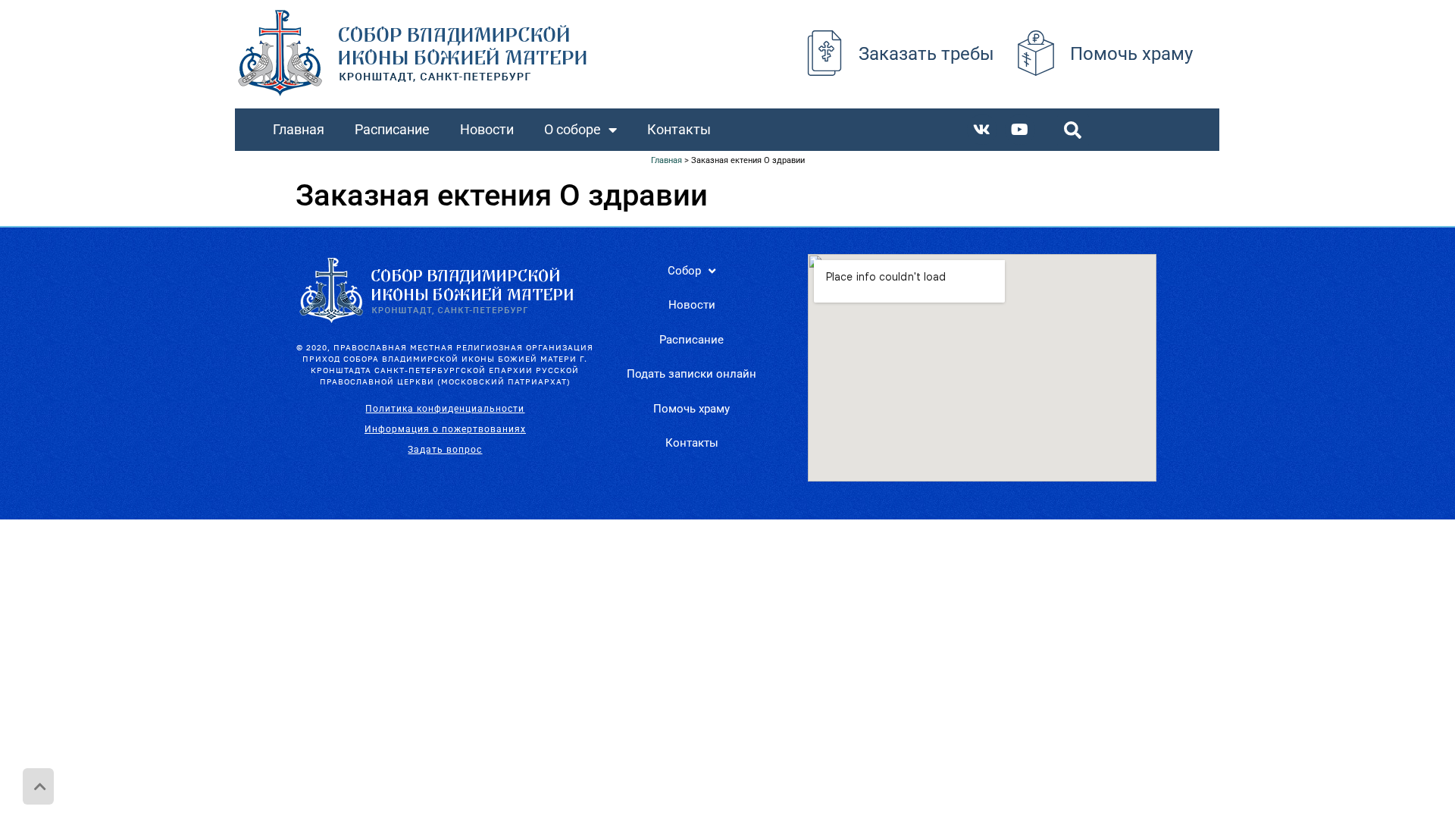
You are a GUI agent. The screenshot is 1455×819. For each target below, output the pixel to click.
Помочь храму (1131, 53)
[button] (1073, 130)
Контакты (679, 129)
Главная (298, 129)
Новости (487, 129)
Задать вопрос (445, 449)
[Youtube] (1020, 130)
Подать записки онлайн (691, 374)
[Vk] (982, 130)
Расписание (392, 129)
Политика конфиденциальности (444, 408)
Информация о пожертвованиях (445, 429)
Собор (684, 271)
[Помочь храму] (1036, 53)
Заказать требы (926, 53)
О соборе (572, 129)
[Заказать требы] (824, 53)
